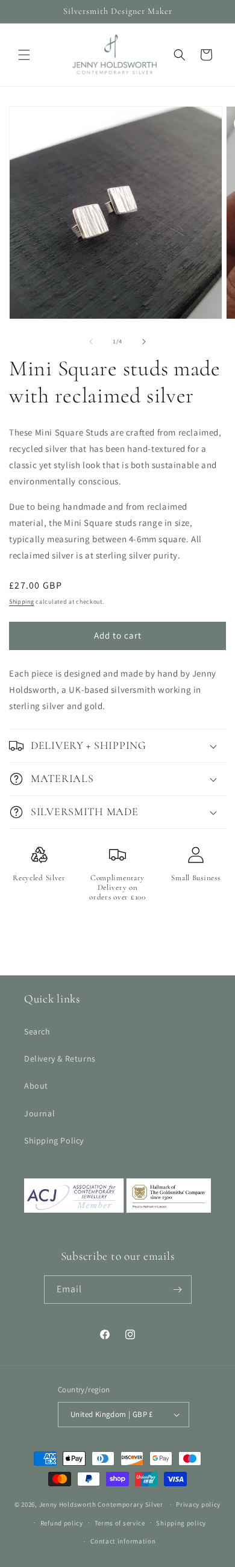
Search (37, 1031)
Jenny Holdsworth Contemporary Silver (101, 1504)
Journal (39, 1113)
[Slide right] (144, 341)
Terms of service (120, 1523)
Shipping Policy (54, 1140)
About (36, 1085)
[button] (24, 55)
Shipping (21, 601)
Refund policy (61, 1523)
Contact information (122, 1541)
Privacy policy (198, 1504)
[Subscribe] (177, 1289)
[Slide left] (91, 341)
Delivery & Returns (60, 1058)
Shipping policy (181, 1523)
